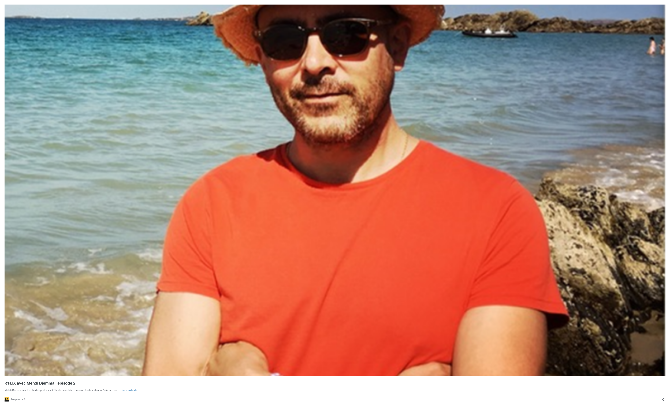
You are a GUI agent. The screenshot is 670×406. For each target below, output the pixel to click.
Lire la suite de (129, 390)
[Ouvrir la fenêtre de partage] (663, 398)
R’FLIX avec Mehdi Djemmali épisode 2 (40, 383)
